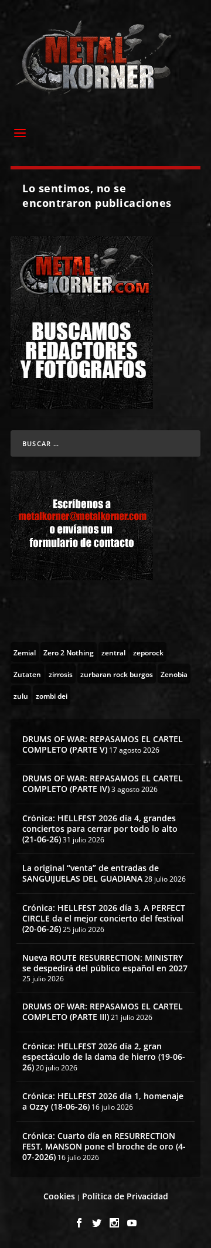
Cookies (59, 1196)
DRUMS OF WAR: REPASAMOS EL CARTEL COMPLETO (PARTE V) (102, 744)
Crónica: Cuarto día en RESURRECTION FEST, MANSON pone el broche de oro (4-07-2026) (104, 1146)
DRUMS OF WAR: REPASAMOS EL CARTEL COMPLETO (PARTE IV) (102, 783)
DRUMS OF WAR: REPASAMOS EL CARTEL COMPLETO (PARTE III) (102, 1011)
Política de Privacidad (125, 1196)
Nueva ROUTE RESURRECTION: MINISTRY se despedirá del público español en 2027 (105, 963)
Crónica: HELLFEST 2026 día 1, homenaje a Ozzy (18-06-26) (102, 1101)
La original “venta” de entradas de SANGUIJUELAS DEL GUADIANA (90, 873)
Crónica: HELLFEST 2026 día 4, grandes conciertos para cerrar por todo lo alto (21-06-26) (100, 828)
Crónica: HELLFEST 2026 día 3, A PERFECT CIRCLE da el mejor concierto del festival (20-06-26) (103, 918)
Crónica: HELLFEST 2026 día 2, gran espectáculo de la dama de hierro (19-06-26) (103, 1056)
